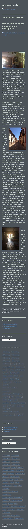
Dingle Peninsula (8, 376)
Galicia (12, 379)
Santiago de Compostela (18, 403)
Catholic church (20, 370)
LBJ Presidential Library (10, 324)
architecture (6, 364)
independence (7, 382)
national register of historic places (12, 394)
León (20, 382)
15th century (6, 358)
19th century (6, 361)
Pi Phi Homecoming (16, 397)
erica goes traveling (11, 5)
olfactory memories (16, 311)
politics (5, 400)
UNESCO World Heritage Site (11, 412)
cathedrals (11, 370)
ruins (15, 400)
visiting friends (19, 415)
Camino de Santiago (17, 308)
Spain (23, 308)
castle (4, 370)
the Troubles (11, 406)
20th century (16, 361)
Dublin (16, 376)
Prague (10, 400)
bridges (14, 364)
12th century (15, 352)
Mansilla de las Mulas (7, 311)
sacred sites (6, 403)
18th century (15, 358)
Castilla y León (16, 309)
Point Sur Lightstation (10, 326)
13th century (6, 355)
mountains (6, 385)
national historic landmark (10, 388)
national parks (7, 391)
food (21, 376)
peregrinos (6, 397)
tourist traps (20, 406)
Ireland (15, 382)
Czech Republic (14, 373)
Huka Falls (7, 328)
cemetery (5, 373)
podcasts (4, 312)
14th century (15, 355)
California (20, 364)
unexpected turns (8, 415)
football (22, 309)
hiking (17, 379)
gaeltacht (5, 379)
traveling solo (6, 409)
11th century (6, 352)
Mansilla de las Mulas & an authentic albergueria (13, 26)
